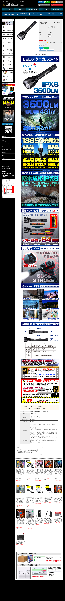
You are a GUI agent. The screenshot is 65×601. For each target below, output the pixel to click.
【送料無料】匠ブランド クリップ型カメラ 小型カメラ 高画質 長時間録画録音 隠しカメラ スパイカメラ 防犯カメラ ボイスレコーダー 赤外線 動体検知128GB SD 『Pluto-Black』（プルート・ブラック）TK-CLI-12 (20, 522)
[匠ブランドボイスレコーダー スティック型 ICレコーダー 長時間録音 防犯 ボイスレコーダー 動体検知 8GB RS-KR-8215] (48, 513)
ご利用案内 (4, 136)
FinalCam (4, 158)
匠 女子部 (4, 152)
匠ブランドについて (5, 146)
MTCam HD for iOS (5, 166)
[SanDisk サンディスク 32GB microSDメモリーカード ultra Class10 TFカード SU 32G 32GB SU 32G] (58, 513)
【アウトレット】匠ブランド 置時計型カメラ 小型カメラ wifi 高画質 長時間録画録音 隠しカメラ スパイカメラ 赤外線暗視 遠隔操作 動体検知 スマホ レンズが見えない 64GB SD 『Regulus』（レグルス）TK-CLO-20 (48, 498)
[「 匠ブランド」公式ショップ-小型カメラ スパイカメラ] (14, 5)
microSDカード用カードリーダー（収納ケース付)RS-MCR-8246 (20, 542)
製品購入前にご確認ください (7, 143)
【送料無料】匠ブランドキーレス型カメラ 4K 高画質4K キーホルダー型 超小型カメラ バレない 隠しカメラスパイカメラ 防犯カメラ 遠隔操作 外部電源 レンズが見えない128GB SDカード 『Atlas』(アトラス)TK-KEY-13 (48, 473)
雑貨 (25, 18)
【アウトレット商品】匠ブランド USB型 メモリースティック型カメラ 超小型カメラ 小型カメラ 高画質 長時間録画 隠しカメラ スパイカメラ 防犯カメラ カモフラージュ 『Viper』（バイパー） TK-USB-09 (30, 498)
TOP (16, 18)
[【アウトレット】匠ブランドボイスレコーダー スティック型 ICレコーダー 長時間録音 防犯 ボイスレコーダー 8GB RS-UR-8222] (39, 513)
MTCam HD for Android (6, 168)
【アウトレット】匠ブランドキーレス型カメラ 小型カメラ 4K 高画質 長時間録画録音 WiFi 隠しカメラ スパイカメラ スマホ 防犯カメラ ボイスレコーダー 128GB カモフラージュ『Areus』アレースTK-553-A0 (30, 473)
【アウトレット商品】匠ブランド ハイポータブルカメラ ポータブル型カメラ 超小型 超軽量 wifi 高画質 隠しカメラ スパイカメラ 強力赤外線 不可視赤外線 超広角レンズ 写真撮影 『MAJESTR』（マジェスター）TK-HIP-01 (39, 473)
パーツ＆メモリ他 (20, 18)
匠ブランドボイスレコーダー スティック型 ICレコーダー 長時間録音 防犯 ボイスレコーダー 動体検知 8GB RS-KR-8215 (48, 520)
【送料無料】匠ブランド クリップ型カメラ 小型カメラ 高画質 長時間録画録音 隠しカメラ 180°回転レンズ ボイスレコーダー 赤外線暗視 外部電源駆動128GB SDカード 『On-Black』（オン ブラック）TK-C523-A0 (58, 498)
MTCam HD (4, 163)
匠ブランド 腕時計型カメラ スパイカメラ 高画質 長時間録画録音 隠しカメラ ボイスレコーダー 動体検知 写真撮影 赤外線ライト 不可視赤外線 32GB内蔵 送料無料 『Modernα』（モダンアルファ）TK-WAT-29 (58, 473)
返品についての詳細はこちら (45, 44)
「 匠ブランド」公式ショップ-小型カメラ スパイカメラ (13, 1)
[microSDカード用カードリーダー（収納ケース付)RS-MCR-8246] (20, 536)
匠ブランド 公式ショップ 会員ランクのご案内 (8, 141)
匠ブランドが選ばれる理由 (6, 149)
